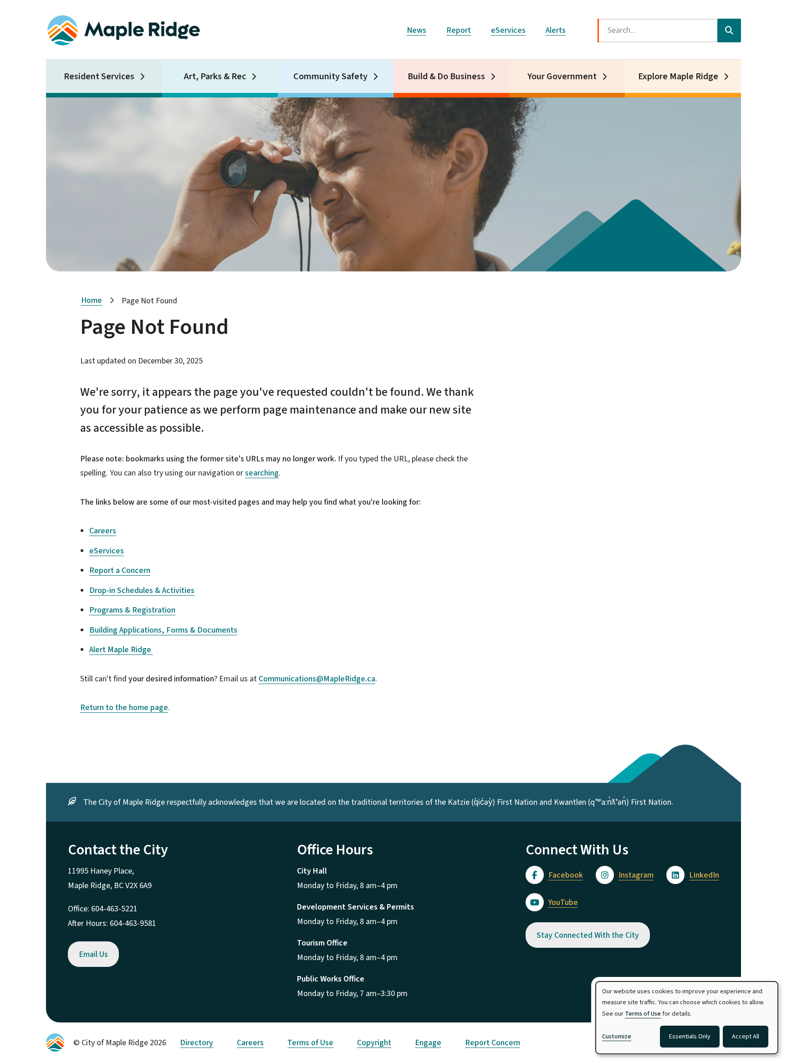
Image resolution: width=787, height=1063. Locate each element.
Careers (102, 531)
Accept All (745, 1036)
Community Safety (330, 76)
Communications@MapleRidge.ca (317, 679)
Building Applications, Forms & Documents (163, 630)
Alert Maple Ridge (121, 649)
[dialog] (687, 1017)
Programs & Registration (132, 610)
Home (91, 300)
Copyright (374, 1042)
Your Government (562, 76)
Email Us (93, 954)
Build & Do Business (446, 76)
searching (262, 473)
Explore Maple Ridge (678, 76)
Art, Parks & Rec (215, 76)
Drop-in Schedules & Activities (141, 590)
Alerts (556, 30)
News (416, 30)
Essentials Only (689, 1036)
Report (458, 30)
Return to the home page (124, 707)
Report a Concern (119, 570)
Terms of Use (310, 1042)
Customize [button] (616, 1036)
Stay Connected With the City (588, 935)
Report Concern (492, 1042)
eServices (508, 30)
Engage (428, 1042)
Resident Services (99, 76)
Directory (196, 1042)
